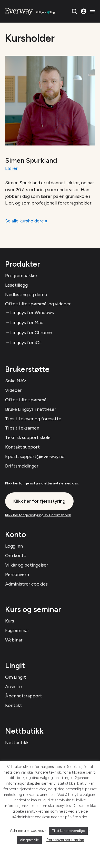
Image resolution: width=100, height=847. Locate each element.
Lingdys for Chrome (31, 332)
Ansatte (13, 686)
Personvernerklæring (65, 840)
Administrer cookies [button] (27, 830)
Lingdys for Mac (26, 322)
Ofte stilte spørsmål (26, 400)
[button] (74, 11)
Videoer (13, 390)
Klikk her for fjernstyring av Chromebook (38, 515)
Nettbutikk (16, 742)
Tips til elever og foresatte (33, 419)
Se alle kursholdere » (26, 221)
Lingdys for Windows (32, 312)
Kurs (9, 621)
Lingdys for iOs (26, 342)
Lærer (11, 168)
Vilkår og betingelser (26, 565)
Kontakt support (22, 447)
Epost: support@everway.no (35, 456)
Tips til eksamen (22, 428)
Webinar (14, 640)
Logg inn (14, 546)
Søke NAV (15, 381)
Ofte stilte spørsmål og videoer (38, 304)
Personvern (17, 574)
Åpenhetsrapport (23, 696)
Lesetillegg (16, 285)
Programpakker (21, 275)
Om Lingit (15, 677)
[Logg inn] (83, 11)
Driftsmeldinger (21, 466)
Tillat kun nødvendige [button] (68, 831)
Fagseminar (17, 630)
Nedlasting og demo (26, 294)
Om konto (15, 555)
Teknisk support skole (28, 437)
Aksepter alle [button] (29, 840)
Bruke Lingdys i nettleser (30, 409)
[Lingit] (30, 11)
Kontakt (13, 705)
